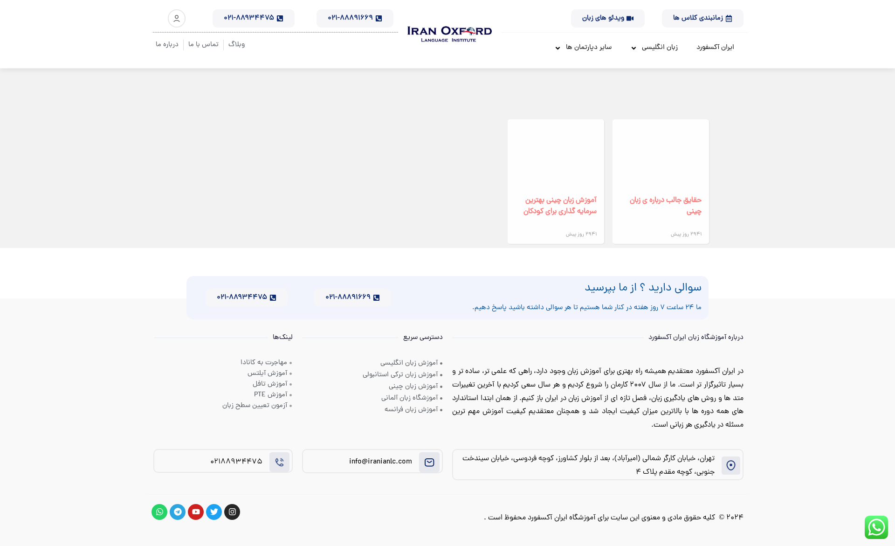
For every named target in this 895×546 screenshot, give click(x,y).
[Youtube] (196, 512)
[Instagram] (232, 512)
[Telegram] (178, 512)
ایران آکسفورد (715, 47)
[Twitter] (214, 512)
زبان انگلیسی (660, 47)
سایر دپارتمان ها (589, 47)
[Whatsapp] (159, 512)
